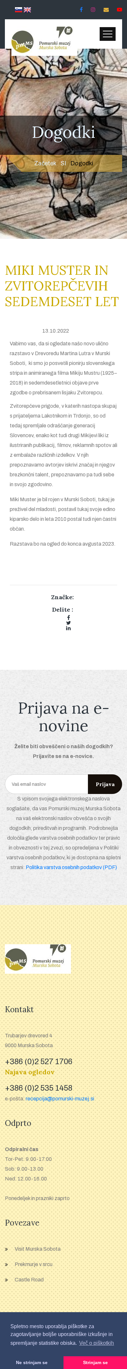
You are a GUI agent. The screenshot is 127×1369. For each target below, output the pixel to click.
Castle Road (29, 1279)
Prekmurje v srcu (33, 1264)
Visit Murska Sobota (38, 1249)
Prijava (105, 784)
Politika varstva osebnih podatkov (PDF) (71, 867)
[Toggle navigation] (108, 34)
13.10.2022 (55, 331)
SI (63, 163)
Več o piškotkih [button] (96, 1343)
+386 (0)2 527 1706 (38, 1061)
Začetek (45, 163)
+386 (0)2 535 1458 (38, 1088)
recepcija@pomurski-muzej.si (60, 1098)
